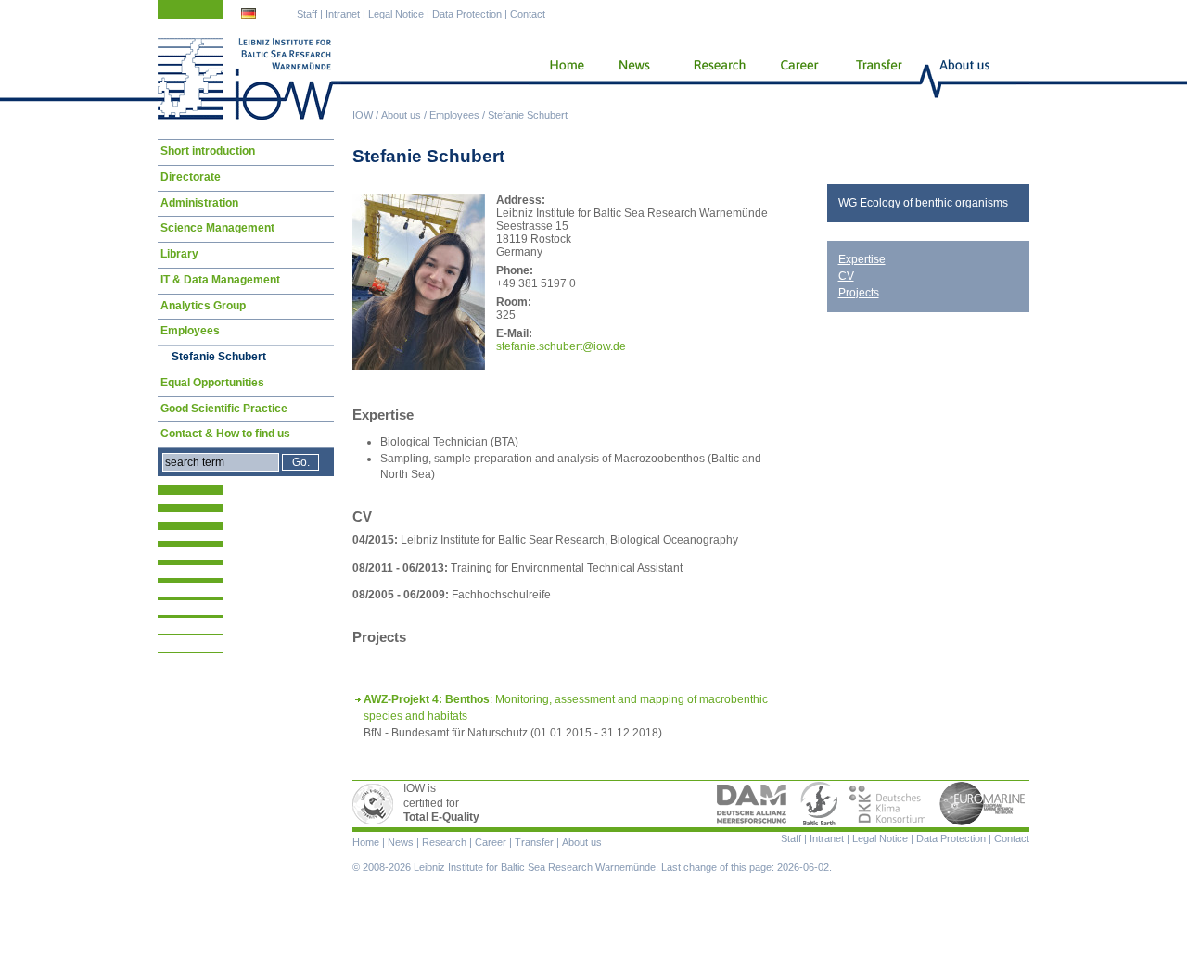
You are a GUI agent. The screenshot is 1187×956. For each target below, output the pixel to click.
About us (401, 114)
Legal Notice (396, 13)
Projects (858, 292)
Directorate (190, 176)
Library (179, 253)
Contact (527, 13)
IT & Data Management (220, 279)
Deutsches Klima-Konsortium (889, 804)
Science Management (217, 227)
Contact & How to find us (225, 433)
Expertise (862, 259)
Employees (454, 114)
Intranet (342, 13)
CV (846, 276)
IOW (362, 114)
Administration (199, 202)
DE (250, 15)
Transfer (878, 79)
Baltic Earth (819, 804)
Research (715, 79)
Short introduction (207, 151)
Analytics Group (203, 305)
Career (797, 79)
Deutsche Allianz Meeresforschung (752, 804)
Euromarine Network (983, 804)
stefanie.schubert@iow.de (561, 346)
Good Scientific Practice (223, 408)
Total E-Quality (375, 804)
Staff (307, 13)
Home (560, 79)
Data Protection (467, 13)
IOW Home (246, 78)
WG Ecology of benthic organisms (923, 202)
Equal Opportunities (212, 382)
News (631, 79)
